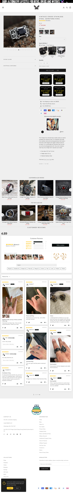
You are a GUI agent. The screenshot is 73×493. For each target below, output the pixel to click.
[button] (42, 20)
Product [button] (57, 268)
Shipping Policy (42, 431)
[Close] (25, 479)
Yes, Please (42, 45)
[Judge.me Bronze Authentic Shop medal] (56, 256)
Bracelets (6, 467)
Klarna (40, 450)
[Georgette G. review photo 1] (60, 300)
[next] (70, 189)
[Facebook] (4, 434)
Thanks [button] (63, 268)
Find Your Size (42, 445)
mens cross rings (47, 159)
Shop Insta (6, 476)
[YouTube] (17, 434)
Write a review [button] (60, 245)
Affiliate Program (43, 443)
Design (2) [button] (23, 268)
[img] (5, 282)
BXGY (5, 474)
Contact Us (41, 447)
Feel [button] (47, 268)
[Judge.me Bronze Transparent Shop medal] (63, 256)
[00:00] (20, 32)
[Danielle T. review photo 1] (12, 300)
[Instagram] (10, 434)
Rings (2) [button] (36, 268)
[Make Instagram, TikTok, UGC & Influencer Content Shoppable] (62, 132)
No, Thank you (51, 45)
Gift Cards (6, 472)
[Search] (67, 7)
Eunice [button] (42, 268)
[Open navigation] (3, 7)
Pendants (6, 462)
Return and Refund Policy (45, 433)
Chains (5, 465)
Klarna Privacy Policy (44, 452)
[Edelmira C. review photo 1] (36, 346)
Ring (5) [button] (9, 268)
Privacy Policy (42, 429)
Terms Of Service (43, 440)
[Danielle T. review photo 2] (4, 316)
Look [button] (52, 268)
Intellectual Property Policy (45, 438)
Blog (40, 422)
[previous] (2, 189)
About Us (41, 424)
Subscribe (44, 468)
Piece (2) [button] (30, 268)
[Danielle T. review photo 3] (7, 316)
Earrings (5, 469)
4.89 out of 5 (16, 244)
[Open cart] (70, 7)
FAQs (40, 419)
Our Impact (41, 426)
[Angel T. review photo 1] (60, 348)
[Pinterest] (47, 163)
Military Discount (43, 436)
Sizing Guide (8, 59)
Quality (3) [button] (16, 268)
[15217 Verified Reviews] (36, 415)
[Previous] (7, 49)
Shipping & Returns (10, 65)
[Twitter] (45, 163)
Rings (5, 460)
